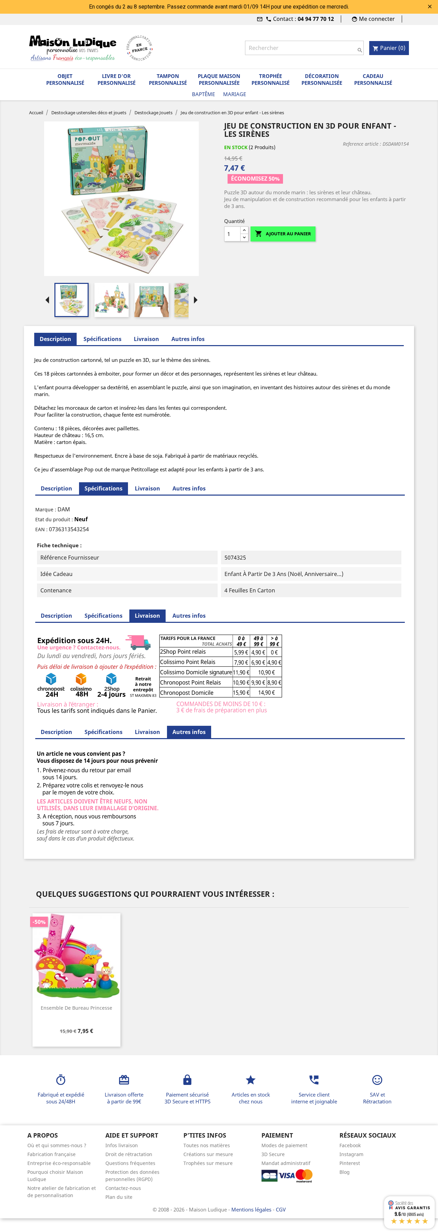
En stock (235, 147)
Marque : (45, 509)
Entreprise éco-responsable (59, 1163)
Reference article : (362, 144)
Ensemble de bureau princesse (76, 1008)
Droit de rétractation (128, 1154)
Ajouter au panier (283, 233)
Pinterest (349, 1163)
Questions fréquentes (130, 1163)
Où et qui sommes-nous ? (56, 1145)
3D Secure (273, 1154)
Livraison (146, 339)
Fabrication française (51, 1154)
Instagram (351, 1154)
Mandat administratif (285, 1163)
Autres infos (188, 339)
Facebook (350, 1145)
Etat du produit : (54, 519)
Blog (344, 1172)
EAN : (41, 529)
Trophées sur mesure (208, 1163)
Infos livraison (121, 1145)
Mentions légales (252, 1209)
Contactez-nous (123, 1188)
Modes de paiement (284, 1145)
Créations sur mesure (208, 1154)
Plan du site (118, 1197)
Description (56, 488)
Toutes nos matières (206, 1145)
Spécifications (102, 339)
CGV (281, 1209)
